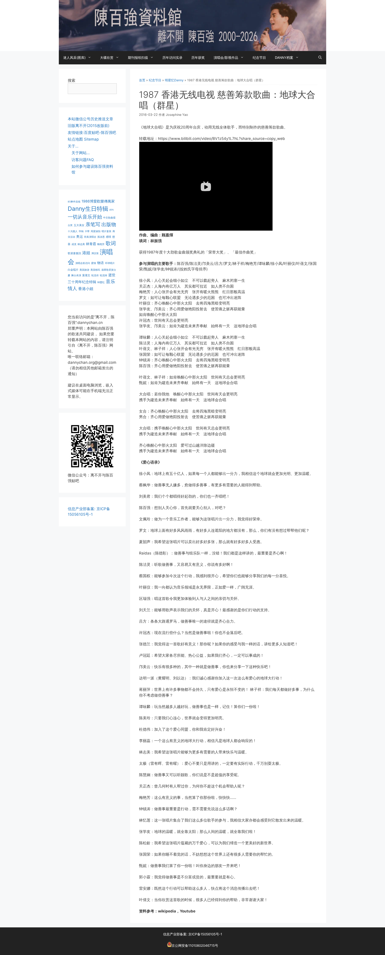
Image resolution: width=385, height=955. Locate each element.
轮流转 (103, 275)
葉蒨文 (86, 275)
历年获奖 (198, 57)
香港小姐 (85, 288)
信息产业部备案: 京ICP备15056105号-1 (192, 934)
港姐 (86, 252)
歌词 (111, 243)
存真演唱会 (90, 236)
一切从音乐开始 (85, 217)
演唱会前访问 (82, 263)
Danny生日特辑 (88, 208)
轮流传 (95, 275)
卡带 (87, 231)
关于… (73, 146)
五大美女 (79, 225)
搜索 (71, 80)
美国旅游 (84, 269)
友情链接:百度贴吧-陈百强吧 (92, 132)
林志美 (81, 244)
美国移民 (95, 269)
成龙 (74, 244)
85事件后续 (74, 201)
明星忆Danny (174, 80)
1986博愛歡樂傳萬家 (98, 201)
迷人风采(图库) (74, 57)
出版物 (108, 224)
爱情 (93, 263)
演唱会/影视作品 (226, 57)
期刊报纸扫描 (138, 57)
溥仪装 (95, 253)
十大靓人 (73, 231)
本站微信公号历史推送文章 (90, 119)
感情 (108, 236)
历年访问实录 (172, 57)
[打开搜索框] (320, 57)
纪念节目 (259, 57)
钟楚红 (101, 282)
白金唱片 (73, 269)
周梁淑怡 (95, 231)
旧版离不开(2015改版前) (88, 125)
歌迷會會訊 (74, 253)
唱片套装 (106, 231)
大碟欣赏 (106, 57)
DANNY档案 (284, 57)
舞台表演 (76, 275)
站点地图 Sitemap (83, 139)
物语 (100, 263)
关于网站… (81, 153)
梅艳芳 (100, 244)
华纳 (81, 231)
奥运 (79, 236)
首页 (142, 80)
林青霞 (91, 244)
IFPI (111, 210)
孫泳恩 (101, 236)
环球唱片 (110, 263)
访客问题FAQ (83, 159)
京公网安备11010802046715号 (195, 946)
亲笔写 (93, 224)
